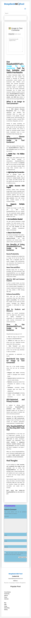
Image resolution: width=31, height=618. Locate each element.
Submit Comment (22, 557)
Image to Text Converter (19, 479)
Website (6, 547)
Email (15, 541)
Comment (15, 516)
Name (15, 535)
